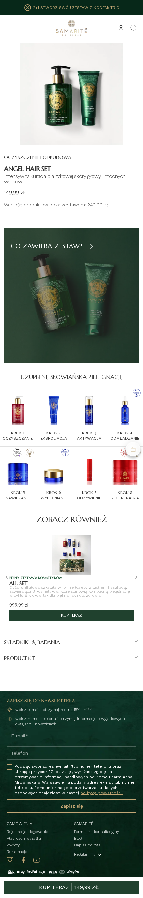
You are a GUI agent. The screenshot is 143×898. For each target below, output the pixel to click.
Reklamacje (17, 851)
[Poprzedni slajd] (6, 577)
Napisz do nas (87, 845)
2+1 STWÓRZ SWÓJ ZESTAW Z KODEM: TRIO (76, 7)
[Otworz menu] (9, 28)
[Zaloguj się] (121, 28)
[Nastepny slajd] (92, 246)
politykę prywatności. (101, 793)
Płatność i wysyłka (24, 838)
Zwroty (13, 845)
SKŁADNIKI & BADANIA (32, 642)
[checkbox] (9, 767)
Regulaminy (84, 854)
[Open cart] (133, 449)
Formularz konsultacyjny (96, 831)
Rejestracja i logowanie (27, 831)
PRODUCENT (19, 658)
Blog (78, 838)
